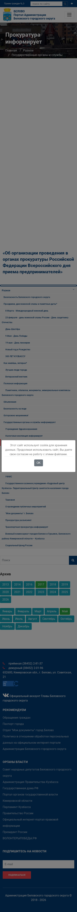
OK (39, 462)
